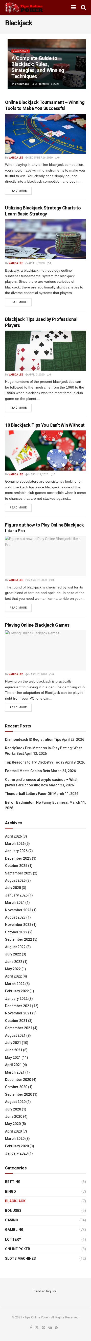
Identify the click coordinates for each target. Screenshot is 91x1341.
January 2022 (16, 999)
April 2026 (13, 836)
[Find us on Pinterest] (43, 1328)
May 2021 (13, 1058)
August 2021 (15, 1035)
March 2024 (15, 903)
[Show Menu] (73, 7)
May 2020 (13, 1124)
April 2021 (13, 1065)
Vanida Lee (22, 84)
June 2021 (13, 1050)
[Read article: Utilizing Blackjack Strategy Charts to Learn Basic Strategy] (45, 239)
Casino (11, 1220)
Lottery (13, 1239)
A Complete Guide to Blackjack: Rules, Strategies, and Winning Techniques (37, 67)
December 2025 (18, 858)
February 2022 (17, 991)
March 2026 (15, 844)
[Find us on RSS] (56, 1328)
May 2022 (13, 969)
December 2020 (18, 1080)
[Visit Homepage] (24, 8)
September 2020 (18, 1094)
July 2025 (13, 888)
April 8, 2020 (36, 263)
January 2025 (16, 895)
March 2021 (15, 1072)
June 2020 (13, 1116)
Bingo (10, 1191)
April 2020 (13, 1131)
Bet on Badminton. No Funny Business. (37, 802)
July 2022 (13, 954)
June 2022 (13, 962)
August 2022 (15, 947)
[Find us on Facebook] (31, 1328)
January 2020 (16, 1153)
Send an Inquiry (45, 1291)
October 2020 (16, 1087)
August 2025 (15, 880)
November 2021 (18, 1013)
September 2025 (18, 873)
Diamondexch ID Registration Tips (33, 739)
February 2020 (17, 1146)
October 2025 (16, 866)
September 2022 (18, 939)
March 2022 (15, 984)
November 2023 (18, 910)
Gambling (14, 1230)
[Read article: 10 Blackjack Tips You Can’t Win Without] (45, 450)
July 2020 (13, 1109)
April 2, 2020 (36, 374)
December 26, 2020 (40, 157)
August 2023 (15, 917)
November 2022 (18, 925)
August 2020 (15, 1102)
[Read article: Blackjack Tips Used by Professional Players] (45, 351)
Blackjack (20, 51)
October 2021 (16, 1021)
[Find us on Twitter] (37, 1328)
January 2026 (16, 851)
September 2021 (18, 1028)
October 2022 (16, 932)
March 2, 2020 (37, 674)
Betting (12, 1182)
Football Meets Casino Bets (27, 771)
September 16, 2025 (46, 84)
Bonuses (13, 1211)
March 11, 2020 (38, 474)
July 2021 (13, 1043)
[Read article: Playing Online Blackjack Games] (45, 650)
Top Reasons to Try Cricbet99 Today (34, 762)
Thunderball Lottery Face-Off (29, 794)
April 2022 (13, 976)
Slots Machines (20, 1258)
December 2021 (18, 1006)
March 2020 (15, 1139)
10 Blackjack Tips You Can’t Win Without (45, 425)
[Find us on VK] (50, 1328)
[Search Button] (83, 7)
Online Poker (17, 1249)
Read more (21, 190)
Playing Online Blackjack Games (37, 625)
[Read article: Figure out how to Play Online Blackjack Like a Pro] (45, 556)
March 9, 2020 (37, 580)
